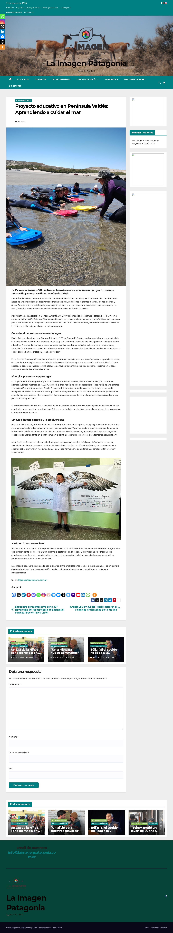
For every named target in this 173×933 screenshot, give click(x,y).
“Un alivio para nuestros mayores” (65, 651)
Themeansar (57, 928)
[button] (160, 82)
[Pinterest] (28, 593)
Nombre (14, 737)
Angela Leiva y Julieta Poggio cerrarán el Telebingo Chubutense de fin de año (93, 608)
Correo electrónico (19, 752)
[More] (94, 593)
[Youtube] (78, 593)
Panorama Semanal (14, 12)
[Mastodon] (33, 593)
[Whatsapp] (38, 593)
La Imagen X (66, 8)
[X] (19, 593)
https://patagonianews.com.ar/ (32, 580)
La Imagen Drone (33, 8)
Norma (31, 657)
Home (146, 928)
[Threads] (63, 593)
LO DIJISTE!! (29, 12)
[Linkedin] (24, 593)
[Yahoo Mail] (73, 593)
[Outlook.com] (83, 593)
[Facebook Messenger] (58, 593)
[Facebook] (14, 593)
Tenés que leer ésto (50, 8)
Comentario (15, 684)
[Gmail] (48, 593)
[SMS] (88, 593)
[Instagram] (43, 593)
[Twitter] (68, 593)
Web (11, 768)
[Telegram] (53, 593)
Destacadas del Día (19, 643)
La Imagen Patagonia (86, 63)
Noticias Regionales (23, 100)
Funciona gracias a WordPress (18, 928)
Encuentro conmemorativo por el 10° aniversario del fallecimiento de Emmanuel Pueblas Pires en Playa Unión (39, 609)
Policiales (10, 8)
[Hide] (1, 52)
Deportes (20, 8)
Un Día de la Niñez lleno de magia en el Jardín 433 (26, 653)
